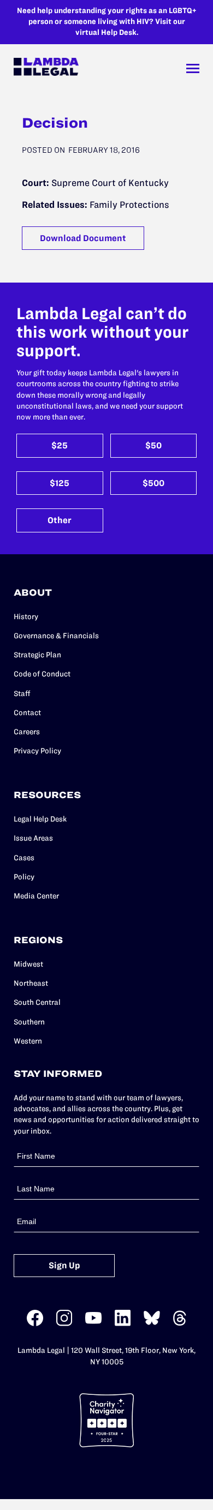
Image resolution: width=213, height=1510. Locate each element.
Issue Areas (33, 838)
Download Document (83, 238)
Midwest (28, 964)
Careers (27, 732)
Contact (27, 713)
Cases (24, 858)
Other (60, 520)
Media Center (36, 896)
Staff (22, 694)
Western (28, 1041)
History (26, 617)
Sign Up (64, 1265)
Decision (55, 122)
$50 (153, 445)
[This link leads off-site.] (35, 1324)
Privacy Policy (37, 751)
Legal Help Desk (40, 819)
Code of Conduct (42, 674)
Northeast (31, 983)
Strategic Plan (37, 655)
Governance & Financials (56, 636)
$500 (153, 483)
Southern (29, 1022)
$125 (59, 483)
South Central (37, 1002)
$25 (59, 445)
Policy (24, 877)
